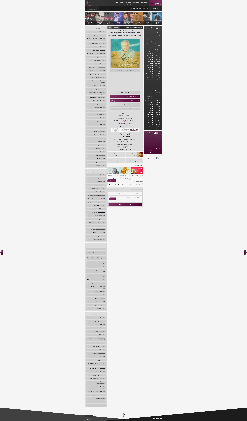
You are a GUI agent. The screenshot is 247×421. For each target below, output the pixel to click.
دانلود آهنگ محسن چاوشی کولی (98, 215)
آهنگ (110, 27)
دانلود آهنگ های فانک (100, 192)
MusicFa (154, 8)
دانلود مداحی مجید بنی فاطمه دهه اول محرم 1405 (96, 271)
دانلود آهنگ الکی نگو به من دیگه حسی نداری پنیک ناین (96, 81)
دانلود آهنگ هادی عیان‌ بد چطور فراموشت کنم (96, 181)
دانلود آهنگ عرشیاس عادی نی (99, 60)
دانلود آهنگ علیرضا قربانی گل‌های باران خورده (96, 53)
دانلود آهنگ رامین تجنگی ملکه (99, 360)
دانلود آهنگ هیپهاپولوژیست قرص (98, 353)
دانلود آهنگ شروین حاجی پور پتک (98, 32)
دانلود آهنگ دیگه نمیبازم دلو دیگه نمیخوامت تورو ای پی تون (96, 93)
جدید (127, 30)
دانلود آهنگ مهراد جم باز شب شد (98, 85)
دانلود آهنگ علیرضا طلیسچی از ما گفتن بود (96, 195)
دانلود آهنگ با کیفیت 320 (132, 96)
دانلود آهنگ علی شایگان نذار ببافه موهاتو (97, 74)
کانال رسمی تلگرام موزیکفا (125, 105)
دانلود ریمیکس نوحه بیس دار (99, 295)
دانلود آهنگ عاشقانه (101, 118)
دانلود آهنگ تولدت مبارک (100, 107)
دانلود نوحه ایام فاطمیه (100, 114)
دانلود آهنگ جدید (101, 405)
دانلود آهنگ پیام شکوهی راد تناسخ (98, 219)
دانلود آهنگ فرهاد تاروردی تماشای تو (97, 97)
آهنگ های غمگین (120, 184)
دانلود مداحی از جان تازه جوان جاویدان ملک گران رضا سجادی (96, 257)
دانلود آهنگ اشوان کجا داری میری (98, 324)
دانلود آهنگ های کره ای (100, 145)
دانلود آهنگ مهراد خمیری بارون (99, 375)
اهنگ (131, 32)
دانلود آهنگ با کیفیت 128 (132, 100)
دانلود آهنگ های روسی (100, 148)
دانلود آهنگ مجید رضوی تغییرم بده (98, 205)
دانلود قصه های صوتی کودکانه (99, 162)
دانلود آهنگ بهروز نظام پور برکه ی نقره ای (97, 371)
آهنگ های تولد (129, 184)
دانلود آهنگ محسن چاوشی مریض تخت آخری (96, 222)
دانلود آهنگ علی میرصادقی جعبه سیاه (97, 70)
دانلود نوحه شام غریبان (100, 267)
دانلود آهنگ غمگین (101, 104)
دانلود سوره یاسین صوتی (100, 308)
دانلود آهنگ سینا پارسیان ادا (99, 57)
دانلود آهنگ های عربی (100, 138)
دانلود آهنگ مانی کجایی (100, 328)
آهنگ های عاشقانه (112, 184)
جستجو (89, 5)
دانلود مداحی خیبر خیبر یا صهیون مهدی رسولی (96, 226)
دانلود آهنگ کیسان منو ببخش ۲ (98, 350)
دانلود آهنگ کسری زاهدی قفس (98, 188)
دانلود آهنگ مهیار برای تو (100, 89)
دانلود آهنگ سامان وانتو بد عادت (98, 43)
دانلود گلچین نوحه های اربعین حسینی (97, 249)
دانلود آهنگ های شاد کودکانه (99, 158)
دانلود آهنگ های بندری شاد (99, 135)
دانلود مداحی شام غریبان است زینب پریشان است (96, 262)
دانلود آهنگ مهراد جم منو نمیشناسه (98, 236)
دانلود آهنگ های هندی (100, 152)
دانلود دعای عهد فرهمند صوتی (99, 301)
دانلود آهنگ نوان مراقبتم (100, 331)
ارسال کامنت (112, 199)
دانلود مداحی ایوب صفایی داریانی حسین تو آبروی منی (96, 253)
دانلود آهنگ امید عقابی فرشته (99, 50)
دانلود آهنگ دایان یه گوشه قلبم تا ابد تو (97, 67)
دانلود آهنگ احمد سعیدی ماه (99, 343)
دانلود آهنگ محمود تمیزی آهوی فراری (132, 27)
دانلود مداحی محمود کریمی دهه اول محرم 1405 (97, 275)
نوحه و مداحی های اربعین (100, 298)
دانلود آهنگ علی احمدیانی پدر (99, 318)
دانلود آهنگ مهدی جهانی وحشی (98, 346)
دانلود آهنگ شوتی (101, 128)
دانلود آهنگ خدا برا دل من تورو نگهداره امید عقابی (96, 364)
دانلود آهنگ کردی (101, 111)
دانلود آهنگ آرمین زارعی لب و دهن (98, 209)
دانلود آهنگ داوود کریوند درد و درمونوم (97, 64)
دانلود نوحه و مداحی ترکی (100, 291)
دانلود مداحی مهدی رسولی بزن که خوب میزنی (96, 198)
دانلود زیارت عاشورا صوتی (100, 305)
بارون (124, 122)
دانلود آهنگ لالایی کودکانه (99, 131)
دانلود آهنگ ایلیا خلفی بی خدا (99, 100)
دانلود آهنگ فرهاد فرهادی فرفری (98, 335)
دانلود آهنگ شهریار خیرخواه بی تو (98, 239)
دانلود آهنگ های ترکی (100, 121)
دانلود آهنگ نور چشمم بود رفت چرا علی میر (96, 391)
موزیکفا (155, 3)
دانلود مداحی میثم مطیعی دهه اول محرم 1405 (96, 280)
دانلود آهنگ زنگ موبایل (100, 124)
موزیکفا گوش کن (111, 180)
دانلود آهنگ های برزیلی (100, 155)
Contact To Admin (89, 416)
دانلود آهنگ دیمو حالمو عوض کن (98, 77)
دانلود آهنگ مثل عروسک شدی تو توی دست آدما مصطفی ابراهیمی (96, 382)
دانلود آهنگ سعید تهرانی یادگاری (98, 356)
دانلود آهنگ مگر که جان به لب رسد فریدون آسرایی (96, 387)
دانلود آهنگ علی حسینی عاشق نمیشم (97, 321)
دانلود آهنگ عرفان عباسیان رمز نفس (98, 35)
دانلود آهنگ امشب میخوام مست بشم (97, 378)
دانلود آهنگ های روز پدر (100, 165)
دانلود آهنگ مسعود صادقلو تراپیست (98, 232)
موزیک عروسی (102, 402)
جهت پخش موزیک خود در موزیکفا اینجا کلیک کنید (93, 8)
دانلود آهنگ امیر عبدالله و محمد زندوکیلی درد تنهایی (96, 39)
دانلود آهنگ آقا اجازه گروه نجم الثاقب (97, 368)
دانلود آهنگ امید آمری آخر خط (99, 185)
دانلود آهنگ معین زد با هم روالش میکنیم (96, 202)
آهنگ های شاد (138, 184)
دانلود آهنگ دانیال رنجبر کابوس (98, 47)
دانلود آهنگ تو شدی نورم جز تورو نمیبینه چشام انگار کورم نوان (97, 339)
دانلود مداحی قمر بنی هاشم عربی (98, 283)
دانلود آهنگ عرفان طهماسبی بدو (98, 212)
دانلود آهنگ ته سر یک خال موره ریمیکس (97, 395)
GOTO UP (123, 417)
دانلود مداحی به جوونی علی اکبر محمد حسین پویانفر (96, 287)
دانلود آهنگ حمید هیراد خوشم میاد (98, 229)
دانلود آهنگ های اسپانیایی (99, 141)
